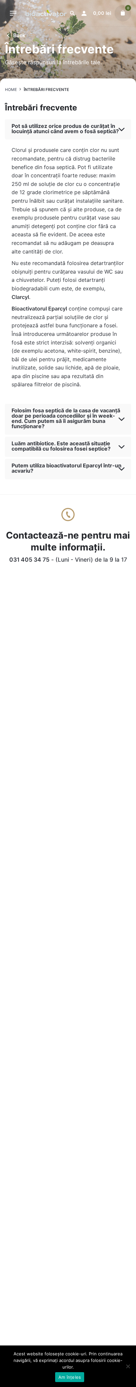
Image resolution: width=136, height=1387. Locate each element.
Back (19, 35)
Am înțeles (69, 1377)
